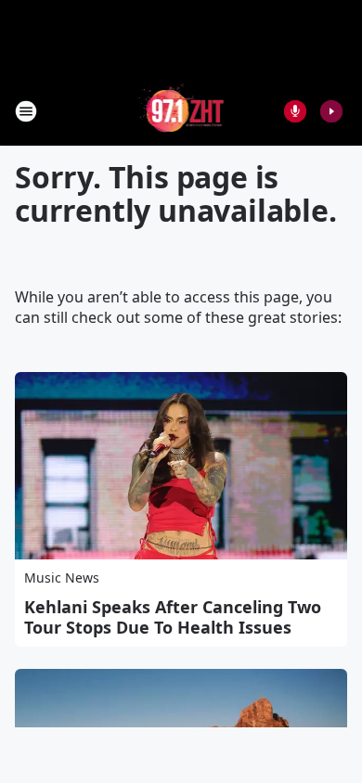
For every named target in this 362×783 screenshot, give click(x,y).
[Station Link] (181, 111)
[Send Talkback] (295, 111)
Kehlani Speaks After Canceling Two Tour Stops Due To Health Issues (172, 617)
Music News (61, 577)
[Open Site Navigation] (26, 111)
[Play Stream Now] (331, 111)
